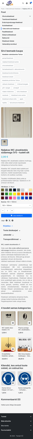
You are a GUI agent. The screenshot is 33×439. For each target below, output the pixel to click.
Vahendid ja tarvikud (9, 44)
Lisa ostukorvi (17, 215)
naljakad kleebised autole (10, 62)
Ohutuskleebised (8, 16)
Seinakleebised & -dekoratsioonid (13, 69)
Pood (3, 12)
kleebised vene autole (18, 95)
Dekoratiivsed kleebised (11, 29)
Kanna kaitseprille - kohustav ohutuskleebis (24, 389)
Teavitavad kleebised (9, 19)
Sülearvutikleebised (9, 35)
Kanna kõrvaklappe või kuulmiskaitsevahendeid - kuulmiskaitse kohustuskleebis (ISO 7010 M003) (7, 389)
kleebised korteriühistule (10, 73)
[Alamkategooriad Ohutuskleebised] (30, 16)
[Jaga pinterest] (12, 220)
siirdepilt (16, 88)
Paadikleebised (7, 32)
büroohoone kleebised (17, 103)
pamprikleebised (7, 58)
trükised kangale (22, 84)
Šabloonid (5, 38)
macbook (5, 95)
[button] (23, 3)
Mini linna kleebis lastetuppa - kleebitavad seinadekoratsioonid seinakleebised (24, 355)
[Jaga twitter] (9, 220)
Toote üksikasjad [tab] (10, 230)
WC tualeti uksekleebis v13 (7, 329)
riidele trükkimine (8, 91)
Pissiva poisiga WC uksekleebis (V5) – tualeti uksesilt (23, 329)
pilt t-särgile (6, 88)
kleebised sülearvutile (9, 99)
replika (4, 103)
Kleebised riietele (8, 41)
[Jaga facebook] (6, 220)
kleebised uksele (7, 77)
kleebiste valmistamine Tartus (12, 54)
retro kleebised (22, 91)
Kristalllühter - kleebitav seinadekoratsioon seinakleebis (8, 355)
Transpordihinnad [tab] (11, 239)
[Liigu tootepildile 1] (4, 142)
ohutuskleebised (7, 65)
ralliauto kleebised (8, 84)
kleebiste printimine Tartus (11, 80)
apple (21, 99)
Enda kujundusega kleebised (12, 22)
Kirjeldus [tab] (7, 226)
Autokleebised (7, 25)
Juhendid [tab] (7, 235)
